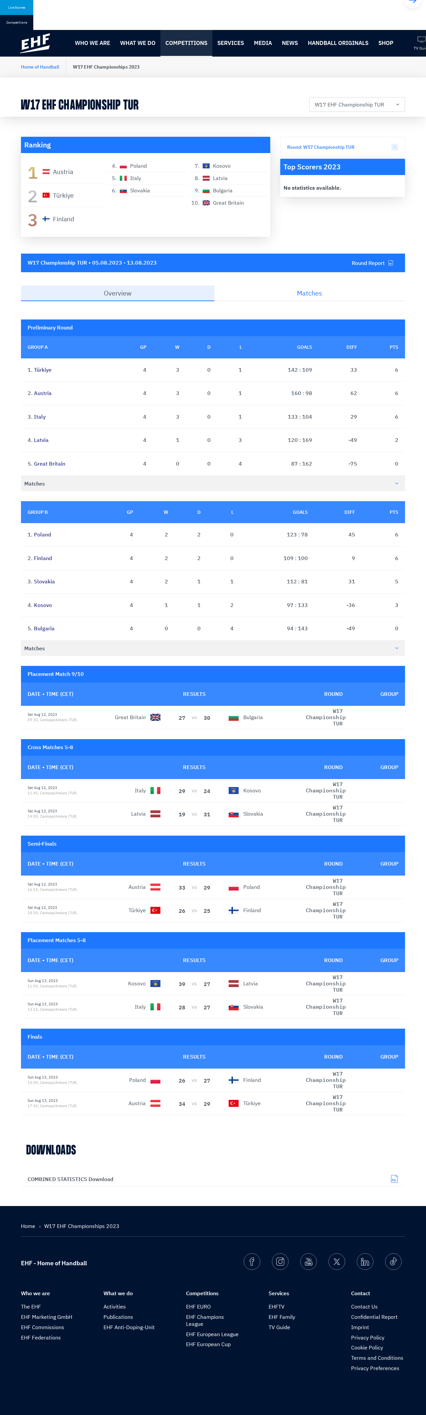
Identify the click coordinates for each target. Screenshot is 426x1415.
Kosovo (43, 605)
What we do (137, 43)
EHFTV (277, 1306)
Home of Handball (40, 67)
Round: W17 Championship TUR (320, 147)
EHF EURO (198, 1306)
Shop (385, 43)
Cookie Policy (367, 1347)
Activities (115, 1306)
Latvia (41, 440)
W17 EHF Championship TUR (349, 104)
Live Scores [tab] (16, 7)
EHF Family (282, 1317)
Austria (43, 393)
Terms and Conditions (377, 1357)
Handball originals (338, 43)
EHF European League (212, 1334)
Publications (118, 1317)
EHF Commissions (42, 1327)
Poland (42, 534)
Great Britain (49, 463)
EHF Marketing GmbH (46, 1317)
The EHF (31, 1306)
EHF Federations (41, 1337)
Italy (40, 416)
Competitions (186, 43)
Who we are (92, 43)
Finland (43, 558)
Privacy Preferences (375, 1368)
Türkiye (43, 369)
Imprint (360, 1327)
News (290, 43)
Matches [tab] (309, 293)
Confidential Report (374, 1317)
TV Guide (279, 1327)
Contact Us (364, 1306)
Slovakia (44, 581)
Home (29, 1226)
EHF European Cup (208, 1344)
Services (230, 43)
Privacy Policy (367, 1337)
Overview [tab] (117, 293)
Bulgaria (44, 628)
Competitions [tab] (16, 22)
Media (263, 43)
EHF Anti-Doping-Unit (129, 1327)
